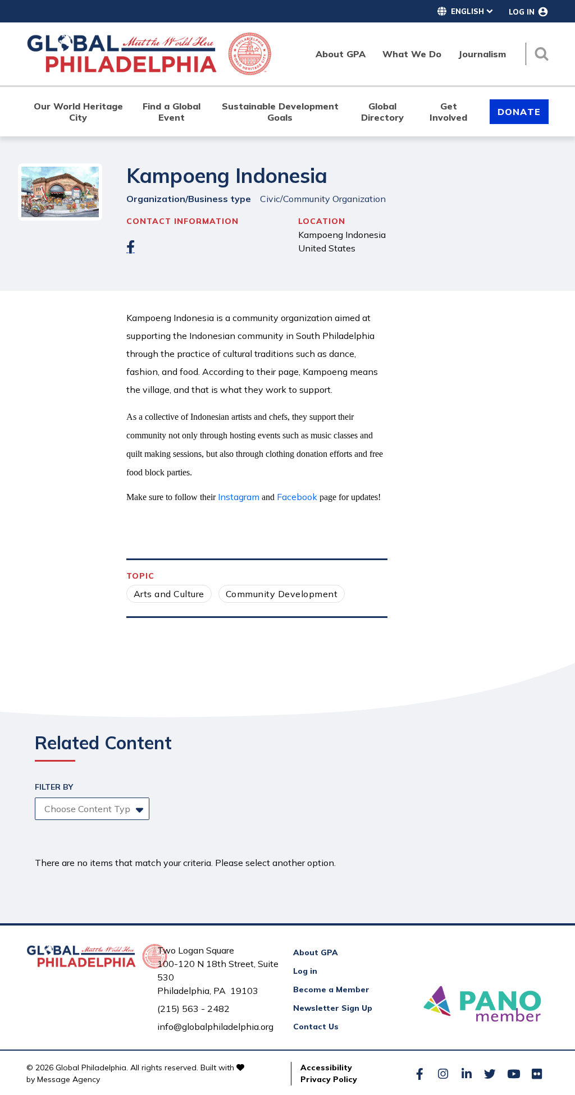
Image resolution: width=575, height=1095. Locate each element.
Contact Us (316, 1026)
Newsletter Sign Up (332, 1008)
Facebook (297, 496)
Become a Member (331, 989)
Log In (522, 11)
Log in (305, 971)
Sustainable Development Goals (280, 111)
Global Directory (382, 111)
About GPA (315, 952)
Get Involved (448, 111)
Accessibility (326, 1067)
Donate (519, 111)
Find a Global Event (171, 111)
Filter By (54, 787)
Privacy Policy (328, 1079)
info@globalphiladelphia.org (215, 1026)
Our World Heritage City (78, 111)
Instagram (238, 496)
